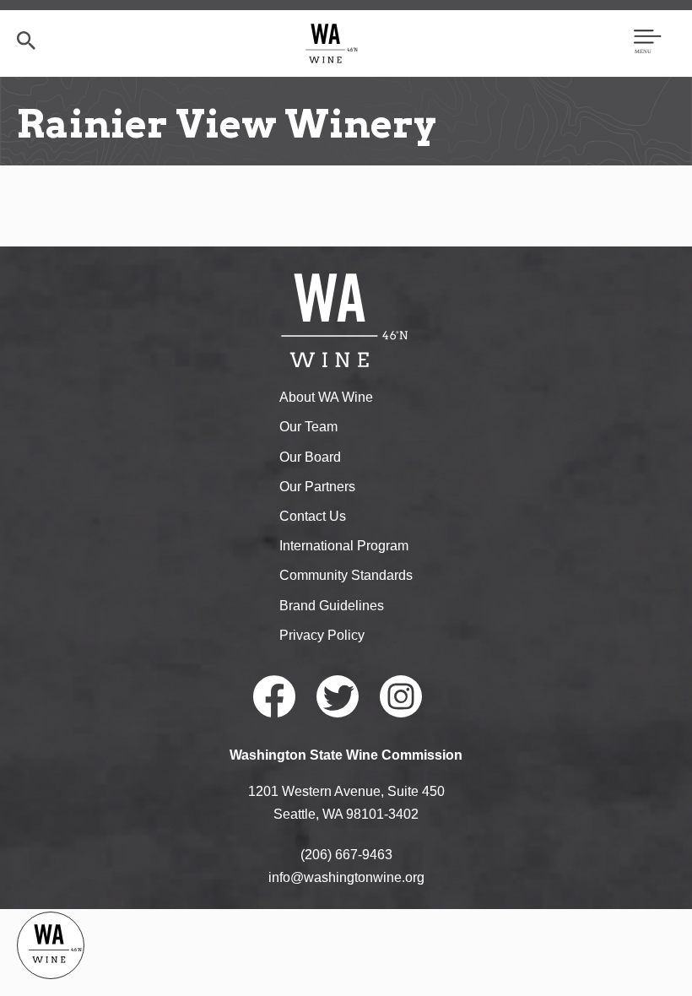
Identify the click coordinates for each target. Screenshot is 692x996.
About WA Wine (326, 397)
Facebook (274, 696)
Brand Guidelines (331, 605)
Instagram (401, 696)
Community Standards (346, 575)
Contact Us (312, 516)
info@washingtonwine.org (346, 877)
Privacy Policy (322, 635)
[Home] (332, 42)
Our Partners (317, 486)
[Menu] (647, 43)
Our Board (310, 457)
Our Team (308, 427)
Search (26, 40)
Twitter (337, 696)
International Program (343, 546)
